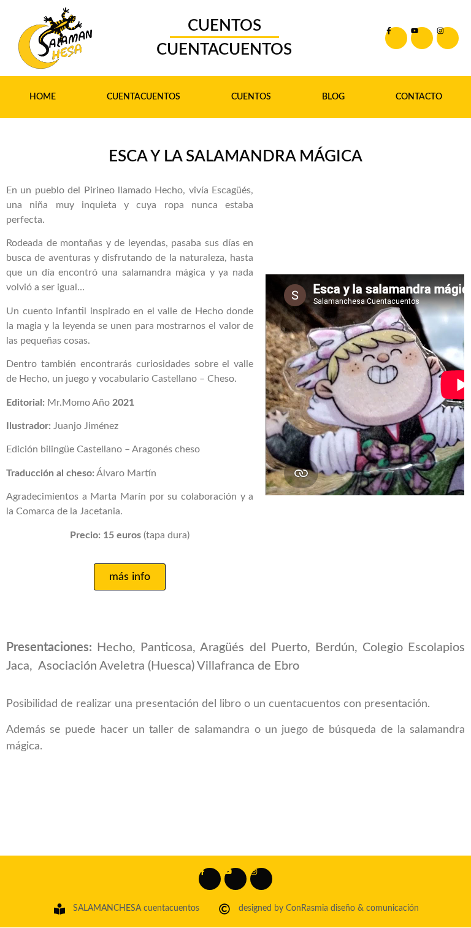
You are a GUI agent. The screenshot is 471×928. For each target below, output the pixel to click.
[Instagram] (448, 38)
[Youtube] (422, 38)
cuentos (251, 97)
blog (333, 97)
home (42, 97)
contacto (419, 97)
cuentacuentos (143, 97)
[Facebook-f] (396, 38)
